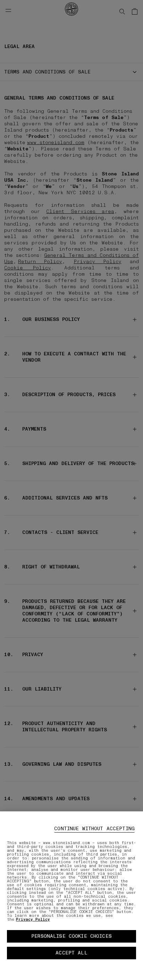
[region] (71, 889)
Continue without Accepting (94, 828)
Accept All (71, 953)
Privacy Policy (33, 919)
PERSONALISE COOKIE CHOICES (71, 936)
